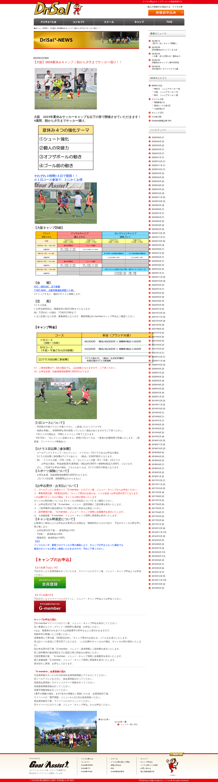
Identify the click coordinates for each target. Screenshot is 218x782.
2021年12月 (157, 313)
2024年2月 (156, 229)
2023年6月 (156, 257)
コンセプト (79, 22)
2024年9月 (156, 205)
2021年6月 (156, 337)
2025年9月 (156, 173)
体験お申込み (116, 765)
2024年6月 (156, 217)
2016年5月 (156, 556)
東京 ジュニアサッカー (164, 95)
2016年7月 (156, 548)
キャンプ (139, 22)
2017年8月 (156, 496)
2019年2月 (156, 436)
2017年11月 (157, 484)
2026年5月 (156, 145)
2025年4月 (156, 185)
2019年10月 (157, 409)
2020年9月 (156, 369)
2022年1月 (156, 309)
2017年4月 (156, 512)
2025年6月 (156, 177)
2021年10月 (157, 321)
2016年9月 (156, 540)
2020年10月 (157, 365)
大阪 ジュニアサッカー (164, 92)
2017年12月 (157, 480)
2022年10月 (157, 281)
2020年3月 (156, 389)
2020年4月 (156, 385)
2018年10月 (157, 448)
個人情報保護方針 (147, 772)
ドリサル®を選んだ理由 (120, 762)
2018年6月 (156, 456)
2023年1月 (156, 273)
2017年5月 (156, 508)
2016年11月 (157, 532)
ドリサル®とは (87, 759)
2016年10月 (157, 536)
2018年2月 (156, 472)
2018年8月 (156, 452)
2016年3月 (156, 564)
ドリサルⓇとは (49, 22)
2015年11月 (157, 580)
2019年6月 (156, 424)
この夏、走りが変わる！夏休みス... (167, 56)
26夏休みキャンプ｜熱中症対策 (165, 62)
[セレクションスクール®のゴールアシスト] (49, 767)
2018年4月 (156, 464)
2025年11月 (157, 165)
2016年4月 (156, 560)
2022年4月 (156, 301)
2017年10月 (157, 488)
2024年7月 (156, 213)
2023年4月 (156, 265)
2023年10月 (157, 241)
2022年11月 (157, 277)
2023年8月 (156, 249)
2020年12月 (157, 357)
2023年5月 (156, 261)
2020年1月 (156, 397)
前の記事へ (105, 719)
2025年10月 (157, 169)
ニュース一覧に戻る (129, 724)
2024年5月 (156, 221)
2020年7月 (156, 373)
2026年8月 (156, 137)
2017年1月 (156, 524)
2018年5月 (156, 460)
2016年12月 (157, 528)
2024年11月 (157, 197)
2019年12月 (157, 401)
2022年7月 (156, 289)
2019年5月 (156, 428)
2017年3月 (156, 516)
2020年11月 (157, 361)
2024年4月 (156, 225)
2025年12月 (157, 161)
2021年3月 (156, 345)
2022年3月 (156, 305)
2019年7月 (156, 420)
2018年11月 (157, 444)
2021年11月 (157, 317)
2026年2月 (156, 153)
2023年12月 (157, 233)
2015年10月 (157, 584)
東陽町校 (158, 102)
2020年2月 (156, 393)
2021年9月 (156, 325)
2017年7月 (156, 500)
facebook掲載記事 (159, 121)
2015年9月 (156, 588)
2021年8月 (156, 329)
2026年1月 (156, 157)
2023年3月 (156, 269)
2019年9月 (156, 412)
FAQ (169, 22)
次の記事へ (120, 722)
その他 (155, 117)
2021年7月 (156, 333)
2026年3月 (156, 149)
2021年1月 (156, 353)
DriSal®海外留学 (117, 772)
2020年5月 (156, 381)
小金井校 (158, 109)
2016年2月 (156, 568)
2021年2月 (156, 349)
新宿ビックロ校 (161, 105)
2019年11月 (157, 405)
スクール (109, 22)
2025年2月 (156, 193)
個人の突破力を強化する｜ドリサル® (158, 780)
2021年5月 (156, 341)
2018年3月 (156, 468)
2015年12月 (157, 576)
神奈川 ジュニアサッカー (165, 89)
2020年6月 (156, 377)
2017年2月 (156, 520)
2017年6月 (156, 504)
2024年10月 (157, 201)
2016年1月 (156, 572)
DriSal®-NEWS (87, 765)
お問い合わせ (145, 768)
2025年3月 (156, 189)
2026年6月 (156, 141)
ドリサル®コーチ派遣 (149, 765)
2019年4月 (156, 432)
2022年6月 (156, 293)
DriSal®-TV (85, 768)
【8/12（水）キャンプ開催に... (165, 43)
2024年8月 (156, 209)
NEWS (154, 86)
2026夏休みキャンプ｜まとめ (164, 50)
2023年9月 (156, 245)
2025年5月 (156, 181)
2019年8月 (156, 416)
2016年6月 (156, 552)
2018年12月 (157, 440)
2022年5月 (156, 297)
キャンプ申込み (146, 762)
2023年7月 (156, 253)
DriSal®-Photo (86, 772)
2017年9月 (156, 492)
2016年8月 (156, 544)
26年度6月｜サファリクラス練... (166, 69)
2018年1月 (156, 476)
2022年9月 (156, 285)
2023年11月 (157, 237)
